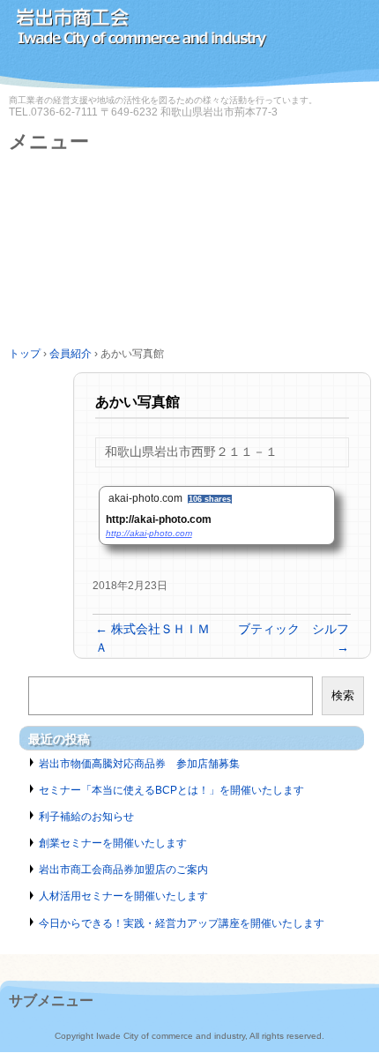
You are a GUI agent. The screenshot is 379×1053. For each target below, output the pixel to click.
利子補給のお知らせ (86, 816)
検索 (342, 695)
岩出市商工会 (189, 33)
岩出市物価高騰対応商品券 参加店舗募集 (139, 764)
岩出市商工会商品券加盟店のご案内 (123, 869)
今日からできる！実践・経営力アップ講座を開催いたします (181, 923)
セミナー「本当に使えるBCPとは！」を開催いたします (171, 790)
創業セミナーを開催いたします (113, 843)
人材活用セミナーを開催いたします (123, 896)
